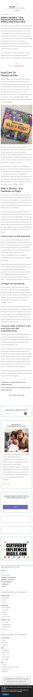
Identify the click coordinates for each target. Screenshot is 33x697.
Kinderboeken (5, 14)
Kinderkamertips (5, 595)
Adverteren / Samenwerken (8, 577)
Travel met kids (5, 638)
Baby (2, 648)
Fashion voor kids (5, 619)
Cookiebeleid (4, 584)
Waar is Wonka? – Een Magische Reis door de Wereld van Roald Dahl (13, 19)
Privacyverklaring (6, 581)
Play (10, 14)
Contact (3, 586)
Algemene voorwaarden (7, 579)
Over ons (3, 570)
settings (20, 691)
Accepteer (5, 694)
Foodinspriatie (4, 605)
